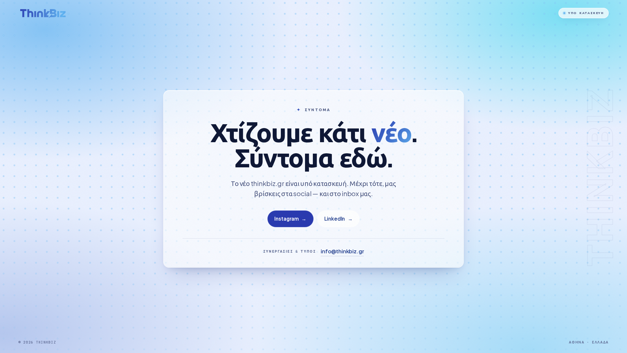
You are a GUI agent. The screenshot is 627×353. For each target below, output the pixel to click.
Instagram (290, 218)
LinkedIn (338, 218)
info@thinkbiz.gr (342, 251)
